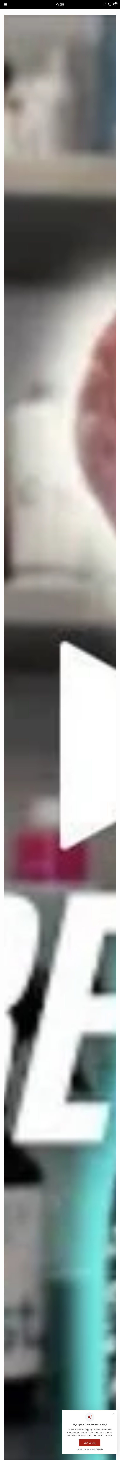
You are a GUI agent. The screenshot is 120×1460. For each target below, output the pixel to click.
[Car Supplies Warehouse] (60, 4)
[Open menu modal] (5, 4)
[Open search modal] (105, 4)
